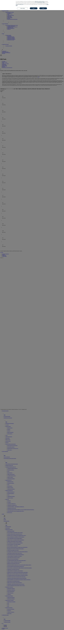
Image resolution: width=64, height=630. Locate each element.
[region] (32, 5)
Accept (43, 8)
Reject (34, 8)
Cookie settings (22, 8)
